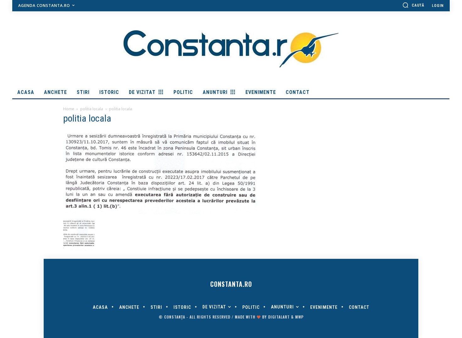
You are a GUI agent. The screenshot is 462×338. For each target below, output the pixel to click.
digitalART (279, 316)
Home (68, 109)
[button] (413, 5)
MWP (299, 316)
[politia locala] (161, 212)
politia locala (91, 109)
